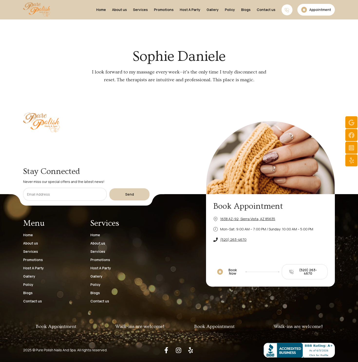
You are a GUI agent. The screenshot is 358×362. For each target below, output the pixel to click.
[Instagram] (178, 350)
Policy (230, 9)
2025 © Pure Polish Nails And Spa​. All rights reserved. (65, 350)
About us (119, 9)
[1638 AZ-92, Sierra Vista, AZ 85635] (215, 219)
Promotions (164, 9)
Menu (34, 223)
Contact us (266, 9)
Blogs (246, 9)
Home (101, 9)
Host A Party (190, 9)
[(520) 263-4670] (215, 239)
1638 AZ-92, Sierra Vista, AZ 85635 (247, 219)
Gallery (213, 9)
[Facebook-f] (166, 350)
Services (140, 9)
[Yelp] (190, 350)
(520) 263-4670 (233, 239)
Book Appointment (248, 206)
